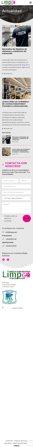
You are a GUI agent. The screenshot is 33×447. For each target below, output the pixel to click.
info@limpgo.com (11, 232)
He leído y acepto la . (10, 218)
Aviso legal (5, 282)
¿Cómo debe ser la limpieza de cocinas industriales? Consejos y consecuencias (15, 104)
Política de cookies (8, 286)
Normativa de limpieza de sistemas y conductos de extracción (14, 51)
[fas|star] (3, 260)
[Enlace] (8, 2)
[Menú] (30, 2)
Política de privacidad (9, 284)
